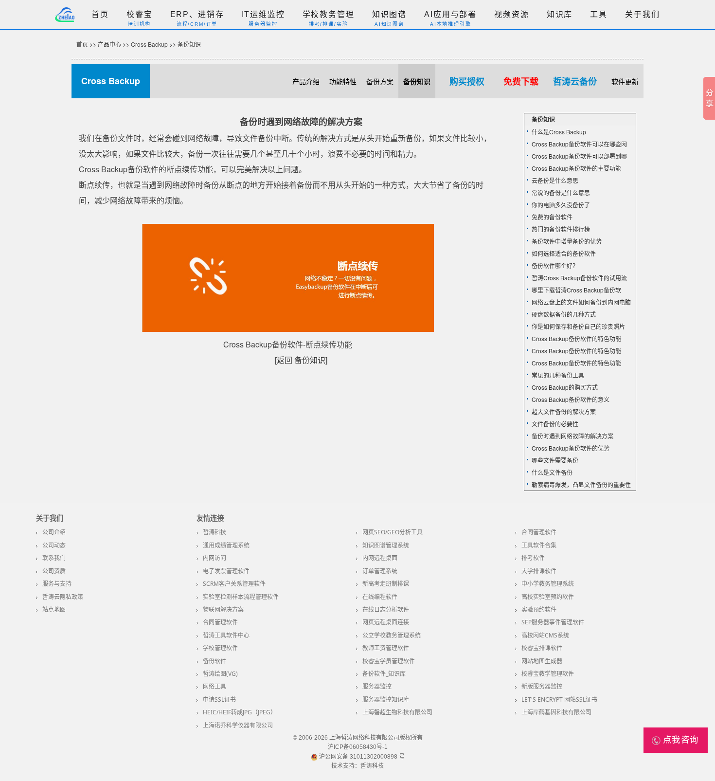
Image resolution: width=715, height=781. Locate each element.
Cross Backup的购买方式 (565, 387)
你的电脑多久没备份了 (561, 204)
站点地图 (54, 609)
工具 (599, 14)
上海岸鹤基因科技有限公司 (556, 712)
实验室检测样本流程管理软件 (241, 597)
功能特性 (343, 81)
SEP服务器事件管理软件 (552, 622)
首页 (100, 14)
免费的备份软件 (552, 217)
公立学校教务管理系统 (391, 635)
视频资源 (511, 14)
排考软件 (533, 558)
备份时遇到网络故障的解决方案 (572, 436)
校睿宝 (139, 14)
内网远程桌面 (379, 558)
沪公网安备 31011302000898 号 (361, 756)
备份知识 (189, 44)
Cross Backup (149, 44)
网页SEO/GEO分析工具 (392, 532)
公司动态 (54, 545)
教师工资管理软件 (385, 648)
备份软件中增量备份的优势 (567, 241)
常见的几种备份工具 (558, 375)
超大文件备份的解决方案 (564, 411)
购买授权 (466, 81)
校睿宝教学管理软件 (547, 674)
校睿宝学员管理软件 (388, 661)
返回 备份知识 (301, 359)
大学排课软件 (538, 571)
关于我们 (642, 14)
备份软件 (214, 661)
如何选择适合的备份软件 (564, 253)
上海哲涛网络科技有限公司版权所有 (376, 737)
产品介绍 (306, 81)
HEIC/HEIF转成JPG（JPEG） (239, 712)
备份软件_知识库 (384, 674)
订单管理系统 (379, 571)
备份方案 (379, 81)
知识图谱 (389, 14)
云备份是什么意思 (555, 180)
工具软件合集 (538, 545)
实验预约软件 (538, 609)
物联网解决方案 (223, 609)
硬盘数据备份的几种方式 (564, 314)
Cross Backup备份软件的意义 (570, 399)
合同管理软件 (538, 532)
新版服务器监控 (541, 686)
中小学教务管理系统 (547, 584)
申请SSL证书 (219, 699)
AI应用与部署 (450, 14)
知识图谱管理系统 (385, 545)
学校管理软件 (220, 648)
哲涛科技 (214, 532)
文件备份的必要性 (555, 423)
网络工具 (214, 686)
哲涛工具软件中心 (226, 635)
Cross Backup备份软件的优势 (570, 448)
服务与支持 (57, 584)
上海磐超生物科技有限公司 (397, 712)
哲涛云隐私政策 (62, 597)
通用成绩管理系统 (226, 545)
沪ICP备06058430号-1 (358, 747)
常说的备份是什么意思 (561, 192)
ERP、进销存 (197, 14)
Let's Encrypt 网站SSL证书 (559, 699)
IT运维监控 (263, 14)
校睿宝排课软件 (541, 648)
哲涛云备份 (575, 81)
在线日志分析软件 (385, 609)
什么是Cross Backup (559, 131)
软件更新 (625, 81)
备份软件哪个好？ (555, 265)
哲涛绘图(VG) (220, 674)
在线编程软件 (379, 597)
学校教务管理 (329, 14)
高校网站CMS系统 (545, 635)
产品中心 (109, 44)
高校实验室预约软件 (547, 597)
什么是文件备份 (552, 472)
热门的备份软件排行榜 (561, 229)
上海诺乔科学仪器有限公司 (238, 725)
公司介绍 (54, 532)
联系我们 (54, 558)
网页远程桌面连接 (385, 622)
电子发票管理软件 (226, 571)
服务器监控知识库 (385, 699)
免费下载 (520, 81)
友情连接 (210, 518)
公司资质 (54, 571)
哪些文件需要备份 (555, 460)
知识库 (560, 14)
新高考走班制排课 (385, 584)
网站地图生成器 (541, 661)
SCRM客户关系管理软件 (234, 584)
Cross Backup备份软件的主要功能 (576, 168)
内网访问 (214, 558)
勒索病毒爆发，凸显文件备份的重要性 (581, 484)
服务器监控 (377, 686)
